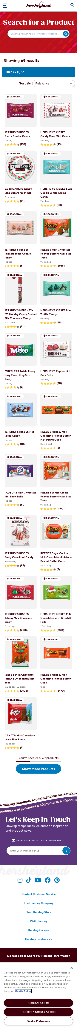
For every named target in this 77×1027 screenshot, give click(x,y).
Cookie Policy (23, 991)
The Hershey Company (38, 903)
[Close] (71, 968)
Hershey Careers (38, 930)
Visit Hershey (38, 921)
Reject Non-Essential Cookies (38, 1011)
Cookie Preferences (38, 1020)
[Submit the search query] (66, 34)
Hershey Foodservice (38, 939)
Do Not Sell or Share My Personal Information (38, 956)
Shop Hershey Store (38, 912)
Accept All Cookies (38, 1002)
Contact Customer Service (38, 894)
